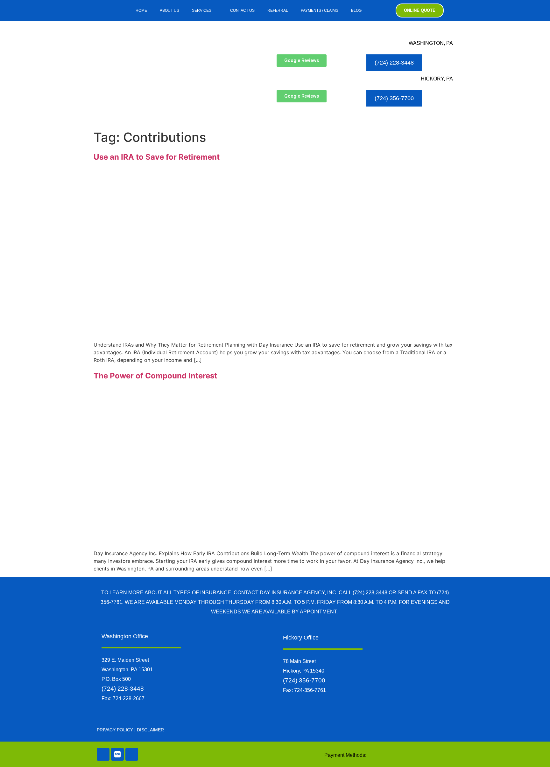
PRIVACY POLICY (115, 729)
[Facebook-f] (103, 10)
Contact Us (242, 10)
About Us (169, 10)
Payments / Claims (319, 10)
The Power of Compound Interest (155, 375)
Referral (277, 10)
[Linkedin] (131, 754)
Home (141, 10)
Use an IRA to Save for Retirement (157, 157)
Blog (356, 10)
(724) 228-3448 (370, 592)
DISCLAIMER (150, 729)
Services (201, 10)
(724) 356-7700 (304, 680)
